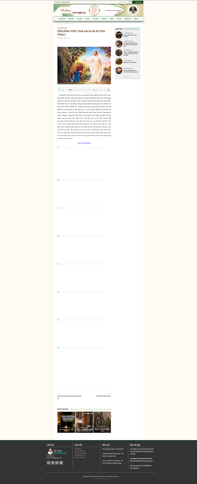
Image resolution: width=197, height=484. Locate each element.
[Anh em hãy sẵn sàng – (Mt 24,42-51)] (66, 422)
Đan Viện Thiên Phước (80, 453)
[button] (130, 2)
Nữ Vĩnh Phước (70, 24)
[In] (68, 403)
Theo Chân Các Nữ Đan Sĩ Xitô (103, 396)
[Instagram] (121, 2)
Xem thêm (126, 76)
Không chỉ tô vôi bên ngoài (130, 62)
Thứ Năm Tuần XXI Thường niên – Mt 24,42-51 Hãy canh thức (84, 430)
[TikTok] (123, 2)
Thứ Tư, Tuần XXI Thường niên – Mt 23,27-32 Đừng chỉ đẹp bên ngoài (102, 429)
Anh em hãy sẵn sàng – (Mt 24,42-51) (66, 430)
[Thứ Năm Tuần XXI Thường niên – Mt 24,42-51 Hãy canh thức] (84, 422)
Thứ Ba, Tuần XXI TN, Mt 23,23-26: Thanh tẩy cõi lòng (131, 71)
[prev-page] (58, 435)
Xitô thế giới (78, 449)
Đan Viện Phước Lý (80, 451)
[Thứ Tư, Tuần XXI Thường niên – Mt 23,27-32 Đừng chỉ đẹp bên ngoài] (102, 422)
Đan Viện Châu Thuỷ (80, 455)
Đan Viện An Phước (80, 457)
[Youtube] (61, 462)
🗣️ (108, 90)
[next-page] (61, 435)
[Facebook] (119, 2)
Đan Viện (64, 24)
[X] (126, 2)
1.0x (101, 90)
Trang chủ (59, 24)
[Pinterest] (79, 403)
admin (61, 38)
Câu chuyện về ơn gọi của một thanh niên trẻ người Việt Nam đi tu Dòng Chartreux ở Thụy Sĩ (142, 451)
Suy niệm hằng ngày (66, 427)
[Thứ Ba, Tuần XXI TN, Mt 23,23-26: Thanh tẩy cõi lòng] (118, 70)
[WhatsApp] (82, 403)
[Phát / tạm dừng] (59, 89)
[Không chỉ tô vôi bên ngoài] (118, 61)
